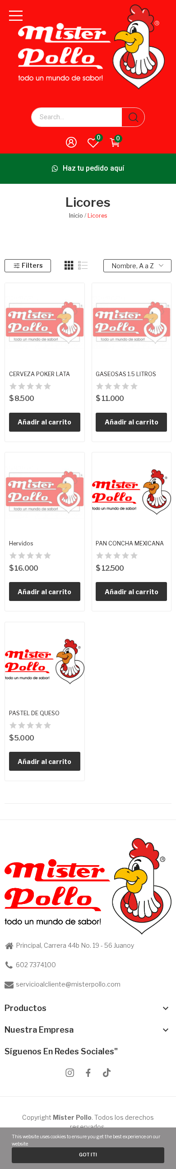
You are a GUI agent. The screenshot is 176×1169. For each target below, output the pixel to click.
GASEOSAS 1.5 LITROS (126, 374)
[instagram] (69, 1073)
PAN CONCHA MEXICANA (130, 543)
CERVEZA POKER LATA (39, 374)
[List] (83, 265)
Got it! (88, 1155)
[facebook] (88, 1073)
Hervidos (21, 543)
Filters (32, 265)
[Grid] (69, 265)
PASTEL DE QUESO (34, 713)
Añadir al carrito (44, 422)
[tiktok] (106, 1073)
